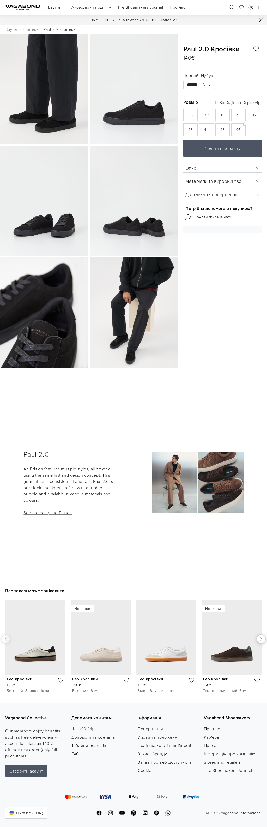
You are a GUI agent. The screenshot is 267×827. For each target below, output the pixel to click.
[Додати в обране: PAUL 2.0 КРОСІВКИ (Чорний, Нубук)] (256, 49)
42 (257, 116)
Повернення (150, 729)
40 (225, 116)
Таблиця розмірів (88, 745)
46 (241, 129)
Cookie (144, 770)
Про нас (212, 729)
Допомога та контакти (93, 737)
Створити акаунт (26, 771)
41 (241, 116)
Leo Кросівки (19, 679)
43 (193, 131)
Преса (210, 745)
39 (209, 116)
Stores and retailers (222, 762)
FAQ (75, 754)
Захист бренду (152, 754)
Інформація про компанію (230, 754)
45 (225, 131)
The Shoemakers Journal (228, 770)
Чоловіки (168, 20)
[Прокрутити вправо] (261, 639)
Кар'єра (211, 737)
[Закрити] (261, 20)
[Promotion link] (198, 482)
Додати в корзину (222, 148)
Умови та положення (159, 737)
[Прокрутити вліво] (6, 639)
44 (209, 131)
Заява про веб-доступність (165, 762)
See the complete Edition (47, 512)
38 (193, 116)
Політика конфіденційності (164, 745)
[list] (133, 647)
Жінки (150, 20)
